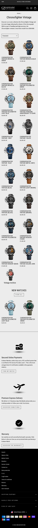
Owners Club (5, 455)
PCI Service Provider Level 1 (17, 363)
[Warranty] (19, 421)
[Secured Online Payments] (19, 345)
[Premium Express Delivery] (19, 385)
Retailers (4, 461)
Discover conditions (11, 407)
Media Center (5, 458)
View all (19, 294)
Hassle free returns (10, 500)
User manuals (5, 488)
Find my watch (9, 371)
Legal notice (5, 476)
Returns (4, 482)
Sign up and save (8, 506)
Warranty (4, 485)
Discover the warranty (12, 445)
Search (3, 452)
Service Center (5, 464)
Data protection (6, 470)
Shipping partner (8, 494)
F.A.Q (3, 473)
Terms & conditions (7, 479)
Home (18, 13)
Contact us (4, 467)
